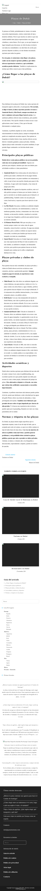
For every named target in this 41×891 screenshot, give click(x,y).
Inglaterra (9, 622)
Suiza (8, 625)
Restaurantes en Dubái (20, 568)
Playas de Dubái (26, 23)
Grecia (8, 627)
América (6, 631)
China (8, 660)
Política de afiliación (11, 872)
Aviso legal (7, 867)
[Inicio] (10, 23)
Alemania (9, 620)
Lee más (22, 696)
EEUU (8, 636)
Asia (5, 658)
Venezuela (9, 647)
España (8, 613)
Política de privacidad (11, 863)
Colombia (9, 643)
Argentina (9, 634)
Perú (7, 638)
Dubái (8, 665)
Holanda (8, 629)
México (8, 645)
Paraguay (9, 654)
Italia (7, 616)
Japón (8, 663)
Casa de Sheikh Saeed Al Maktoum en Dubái (20, 500)
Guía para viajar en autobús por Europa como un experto (20, 745)
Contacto (7, 877)
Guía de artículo (9, 853)
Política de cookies (10, 858)
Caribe (8, 649)
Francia (8, 618)
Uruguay (8, 651)
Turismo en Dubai (20, 536)
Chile (8, 640)
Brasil (8, 656)
